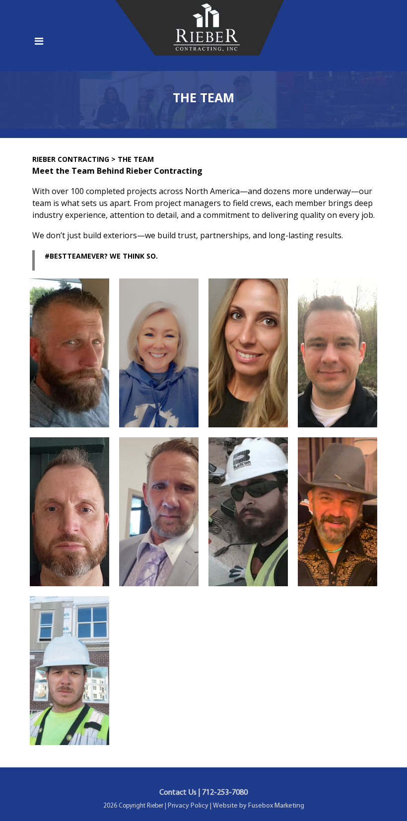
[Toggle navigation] (39, 44)
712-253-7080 (225, 793)
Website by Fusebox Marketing (258, 806)
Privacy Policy (188, 806)
